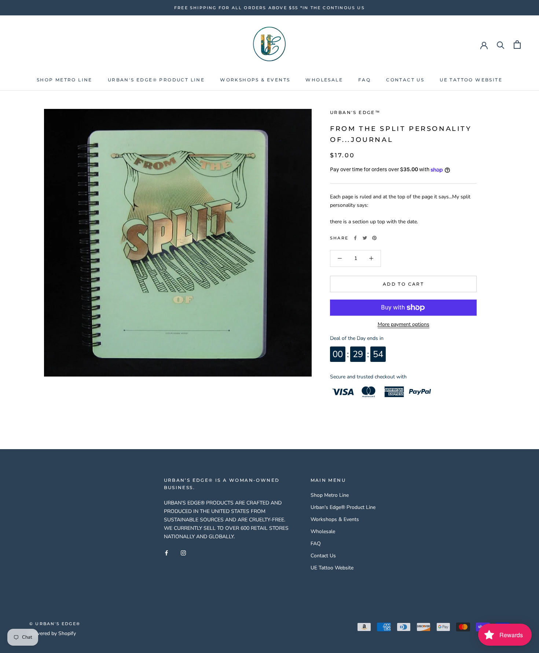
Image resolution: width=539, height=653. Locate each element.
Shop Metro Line (64, 79)
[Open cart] (517, 44)
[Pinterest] (374, 238)
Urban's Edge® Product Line (156, 79)
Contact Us (405, 79)
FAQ (364, 79)
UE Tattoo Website (471, 79)
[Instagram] (183, 552)
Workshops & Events (255, 79)
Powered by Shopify (52, 633)
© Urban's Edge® (54, 623)
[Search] (501, 44)
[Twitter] (365, 238)
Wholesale (324, 79)
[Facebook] (355, 238)
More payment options (403, 324)
